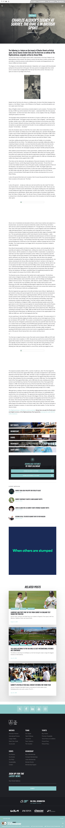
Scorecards (12, 743)
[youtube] (6, 1)
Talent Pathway (29, 736)
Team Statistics (29, 741)
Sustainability (12, 762)
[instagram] (8, 1)
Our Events (12, 757)
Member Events (29, 762)
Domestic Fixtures (13, 733)
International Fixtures (14, 736)
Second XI (28, 738)
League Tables (12, 738)
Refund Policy (45, 743)
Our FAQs (11, 759)
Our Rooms (12, 754)
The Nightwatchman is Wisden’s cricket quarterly (22, 410)
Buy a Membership (30, 754)
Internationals (15, 608)
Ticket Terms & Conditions (48, 738)
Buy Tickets (45, 733)
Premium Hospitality (47, 736)
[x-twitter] (1, 1)
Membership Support (30, 764)
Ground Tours (45, 741)
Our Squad (28, 733)
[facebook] (3, 1)
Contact (11, 764)
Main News (32, 15)
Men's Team (31, 608)
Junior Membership (30, 759)
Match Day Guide (13, 741)
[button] (62, 6)
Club (13, 681)
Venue (29, 645)
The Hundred (28, 743)
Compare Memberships (31, 757)
